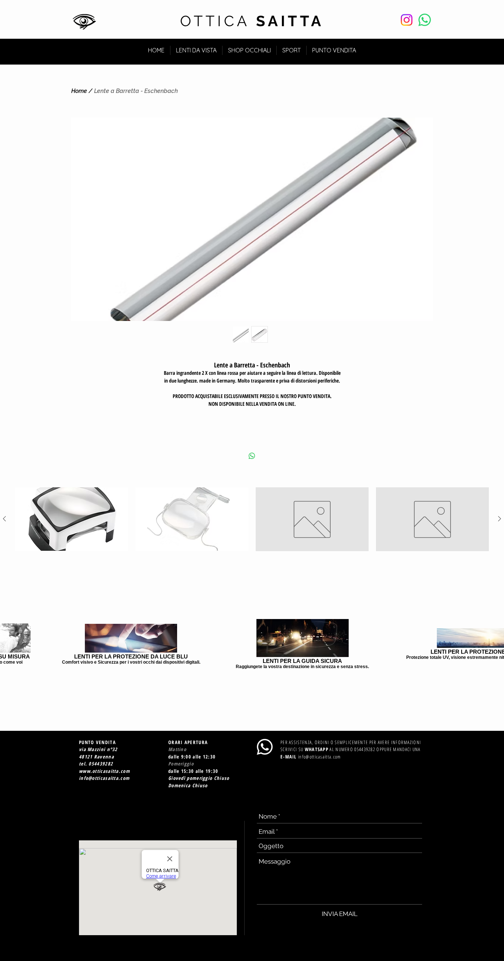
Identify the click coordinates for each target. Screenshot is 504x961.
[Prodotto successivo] (499, 518)
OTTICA (252, 21)
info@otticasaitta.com (104, 778)
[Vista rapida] (71, 519)
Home (79, 90)
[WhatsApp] (265, 747)
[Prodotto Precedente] (4, 518)
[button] (419, 46)
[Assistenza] (424, 20)
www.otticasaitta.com (104, 771)
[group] (252, 519)
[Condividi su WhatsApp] (252, 456)
